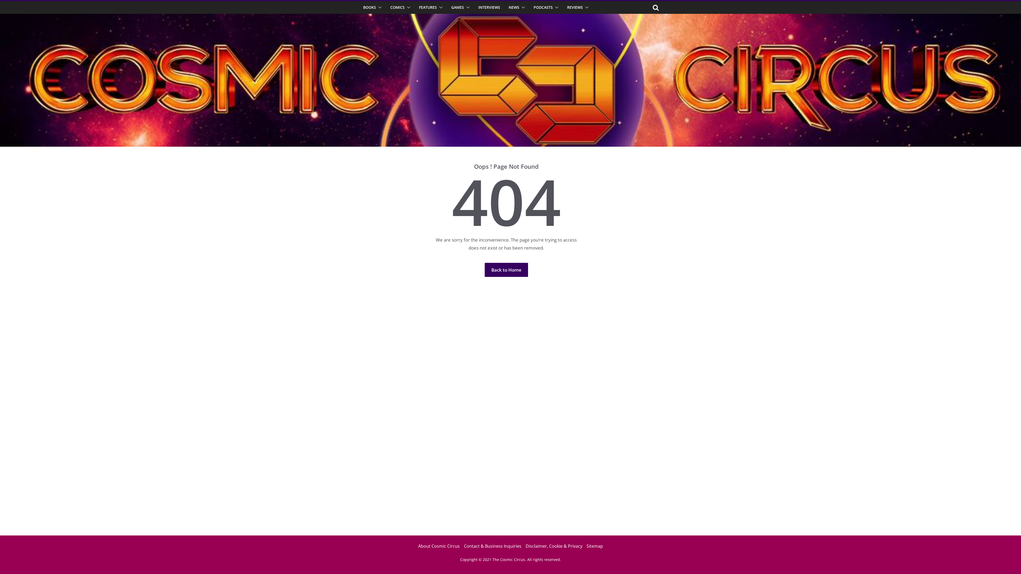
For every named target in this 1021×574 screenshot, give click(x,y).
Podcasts (543, 7)
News (514, 7)
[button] (379, 7)
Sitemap (595, 546)
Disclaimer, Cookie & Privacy (554, 546)
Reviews (575, 7)
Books (369, 7)
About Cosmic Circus (439, 546)
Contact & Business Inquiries (492, 546)
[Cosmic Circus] (510, 17)
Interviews (489, 7)
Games (457, 7)
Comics (397, 7)
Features (428, 7)
